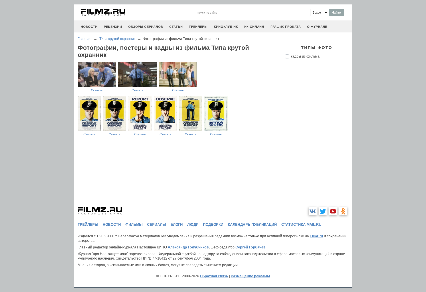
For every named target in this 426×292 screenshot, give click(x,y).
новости (89, 26)
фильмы (134, 224)
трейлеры (198, 26)
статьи (176, 26)
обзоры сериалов (145, 26)
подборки (213, 224)
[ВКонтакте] (313, 211)
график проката (285, 26)
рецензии (113, 26)
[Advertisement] (318, 136)
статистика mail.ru (301, 224)
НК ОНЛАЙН (254, 26)
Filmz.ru (316, 236)
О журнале (317, 26)
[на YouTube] (333, 211)
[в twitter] (323, 211)
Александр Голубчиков (188, 247)
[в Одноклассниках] (343, 211)
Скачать (97, 90)
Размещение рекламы (250, 276)
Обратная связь (214, 276)
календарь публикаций (252, 224)
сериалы (156, 224)
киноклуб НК (226, 26)
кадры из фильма (305, 56)
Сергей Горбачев (250, 247)
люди (193, 224)
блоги (176, 224)
